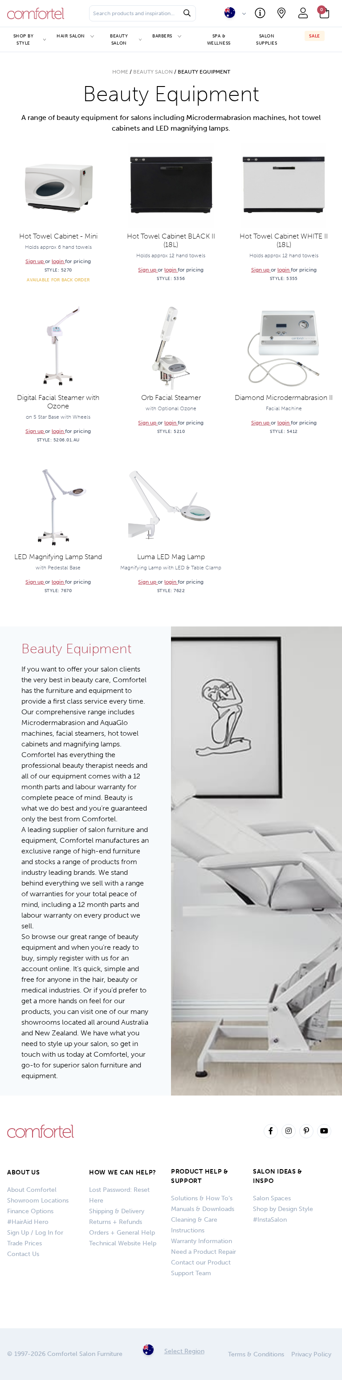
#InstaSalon (270, 1219)
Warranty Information (201, 1241)
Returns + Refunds (115, 1222)
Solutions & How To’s (201, 1198)
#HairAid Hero (28, 1222)
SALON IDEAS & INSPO (277, 1176)
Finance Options (30, 1211)
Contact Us (23, 1254)
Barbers (162, 36)
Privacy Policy (311, 1354)
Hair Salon (71, 36)
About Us (23, 1172)
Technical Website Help (122, 1243)
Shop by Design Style (283, 1209)
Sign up (35, 261)
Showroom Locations (38, 1200)
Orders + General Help (122, 1232)
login (58, 261)
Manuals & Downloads (202, 1209)
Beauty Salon (119, 39)
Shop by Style (23, 39)
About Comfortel (32, 1190)
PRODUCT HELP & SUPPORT (199, 1176)
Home (120, 72)
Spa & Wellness (219, 39)
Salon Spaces (272, 1198)
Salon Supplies (266, 39)
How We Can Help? (122, 1172)
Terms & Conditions (256, 1354)
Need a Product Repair (203, 1252)
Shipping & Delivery (116, 1211)
